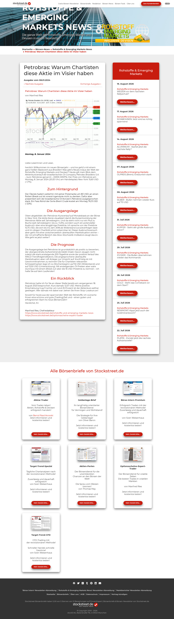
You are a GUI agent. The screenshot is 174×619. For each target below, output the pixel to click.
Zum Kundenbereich (151, 4)
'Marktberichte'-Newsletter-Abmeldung (134, 590)
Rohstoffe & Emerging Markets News (72, 49)
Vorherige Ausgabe (90, 84)
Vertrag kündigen (119, 594)
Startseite (27, 49)
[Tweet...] (78, 583)
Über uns (74, 594)
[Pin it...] (91, 583)
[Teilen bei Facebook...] (74, 583)
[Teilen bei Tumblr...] (87, 583)
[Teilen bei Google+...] (82, 583)
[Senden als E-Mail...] (100, 583)
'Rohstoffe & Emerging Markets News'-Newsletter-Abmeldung (86, 590)
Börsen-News (42, 49)
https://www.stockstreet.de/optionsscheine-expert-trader (54, 315)
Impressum (104, 594)
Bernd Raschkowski (43, 415)
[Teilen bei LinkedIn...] (95, 583)
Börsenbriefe (63, 594)
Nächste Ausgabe (34, 84)
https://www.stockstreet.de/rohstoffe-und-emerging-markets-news (59, 313)
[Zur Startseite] (23, 3)
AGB (82, 594)
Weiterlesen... (127, 102)
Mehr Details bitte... (41, 434)
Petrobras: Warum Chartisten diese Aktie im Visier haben (55, 52)
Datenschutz (92, 594)
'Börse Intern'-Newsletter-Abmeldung (39, 590)
